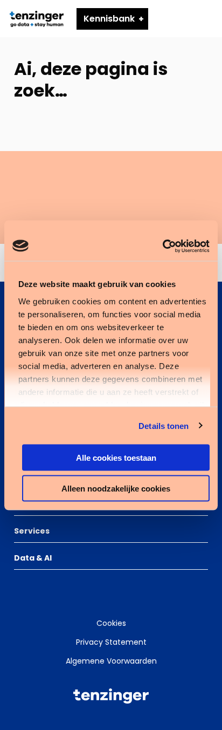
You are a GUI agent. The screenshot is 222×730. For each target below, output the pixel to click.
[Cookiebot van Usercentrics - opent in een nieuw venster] (162, 246)
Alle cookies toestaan (116, 457)
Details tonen (163, 425)
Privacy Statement (111, 642)
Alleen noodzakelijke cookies (115, 488)
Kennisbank (109, 18)
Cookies (111, 623)
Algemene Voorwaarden (111, 661)
